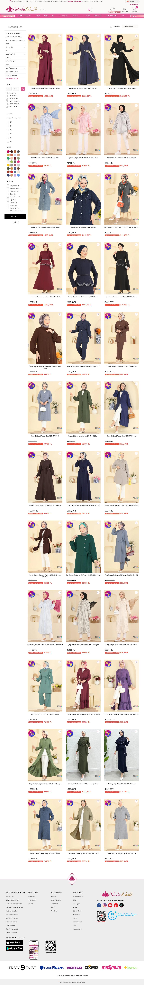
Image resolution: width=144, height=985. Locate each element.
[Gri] (12, 165)
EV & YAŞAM (123, 16)
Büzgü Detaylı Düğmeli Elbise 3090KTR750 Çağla (45, 784)
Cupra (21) (13, 202)
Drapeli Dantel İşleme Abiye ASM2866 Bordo (45, 88)
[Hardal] (12, 168)
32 (10, 142)
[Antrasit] (18, 152)
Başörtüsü (76, 914)
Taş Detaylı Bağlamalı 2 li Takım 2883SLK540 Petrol (83, 575)
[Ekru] (8, 162)
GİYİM (38, 16)
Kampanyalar (77, 929)
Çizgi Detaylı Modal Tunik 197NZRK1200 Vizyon (121, 645)
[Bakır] (12, 155)
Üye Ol (53, 907)
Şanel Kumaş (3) (15, 188)
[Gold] (8, 165)
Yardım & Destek (11, 932)
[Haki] (8, 168)
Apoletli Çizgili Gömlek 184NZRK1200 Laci (45, 158)
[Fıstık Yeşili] (12, 162)
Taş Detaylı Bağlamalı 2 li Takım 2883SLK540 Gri (121, 575)
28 (10, 126)
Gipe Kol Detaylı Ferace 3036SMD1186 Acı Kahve (45, 505)
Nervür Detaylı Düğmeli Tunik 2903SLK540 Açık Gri (121, 505)
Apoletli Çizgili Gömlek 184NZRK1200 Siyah (121, 158)
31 (10, 138)
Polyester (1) (14, 191)
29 (10, 130)
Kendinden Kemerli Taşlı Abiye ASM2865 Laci (83, 297)
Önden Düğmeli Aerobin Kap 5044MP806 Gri (45, 436)
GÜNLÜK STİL (65, 16)
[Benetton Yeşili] (8, 158)
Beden (9, 113)
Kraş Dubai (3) (14, 185)
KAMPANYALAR (12, 79)
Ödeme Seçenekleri (12, 900)
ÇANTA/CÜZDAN (111, 16)
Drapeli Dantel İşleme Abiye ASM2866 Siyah (121, 88)
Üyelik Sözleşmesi (12, 918)
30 (10, 134)
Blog (74, 925)
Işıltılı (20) (13, 205)
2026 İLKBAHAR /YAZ (13, 37)
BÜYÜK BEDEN (75, 16)
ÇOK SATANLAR (11, 75)
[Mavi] (18, 175)
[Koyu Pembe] (8, 152)
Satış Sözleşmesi (11, 922)
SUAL (8, 65)
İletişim (30, 904)
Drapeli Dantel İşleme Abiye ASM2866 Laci (83, 88)
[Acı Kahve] (12, 152)
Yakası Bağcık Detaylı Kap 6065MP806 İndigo (45, 853)
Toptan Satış (10, 896)
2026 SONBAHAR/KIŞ (13, 33)
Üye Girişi (54, 911)
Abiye (75, 907)
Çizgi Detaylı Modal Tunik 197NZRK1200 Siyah (83, 645)
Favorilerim (54, 904)
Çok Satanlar (77, 922)
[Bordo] (15, 158)
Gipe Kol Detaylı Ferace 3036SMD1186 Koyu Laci (83, 505)
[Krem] (18, 172)
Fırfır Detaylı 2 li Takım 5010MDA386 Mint (45, 714)
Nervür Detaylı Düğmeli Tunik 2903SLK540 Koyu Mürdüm (45, 576)
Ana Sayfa (31, 896)
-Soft (61, 982)
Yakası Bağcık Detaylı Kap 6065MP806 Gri (121, 853)
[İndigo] (15, 168)
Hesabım (53, 896)
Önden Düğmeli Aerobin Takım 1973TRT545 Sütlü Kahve (45, 367)
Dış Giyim (76, 904)
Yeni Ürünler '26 (78, 896)
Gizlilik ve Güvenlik (12, 914)
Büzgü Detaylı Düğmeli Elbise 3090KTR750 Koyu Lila (121, 714)
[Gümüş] (18, 165)
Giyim (75, 900)
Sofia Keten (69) (15, 197)
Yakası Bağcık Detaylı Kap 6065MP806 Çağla (83, 853)
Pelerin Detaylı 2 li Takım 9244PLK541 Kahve (121, 366)
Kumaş (10, 181)
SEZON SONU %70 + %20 (24, 16)
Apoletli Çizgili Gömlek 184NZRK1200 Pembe (83, 158)
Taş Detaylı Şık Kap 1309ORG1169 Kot (83, 227)
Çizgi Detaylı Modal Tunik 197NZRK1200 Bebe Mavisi (45, 645)
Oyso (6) (13, 194)
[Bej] (18, 155)
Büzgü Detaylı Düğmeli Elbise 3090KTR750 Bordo (83, 714)
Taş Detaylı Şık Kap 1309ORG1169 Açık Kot (45, 227)
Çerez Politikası (11, 925)
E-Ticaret (65, 982)
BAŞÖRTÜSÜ (97, 16)
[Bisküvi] (12, 158)
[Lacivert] (8, 175)
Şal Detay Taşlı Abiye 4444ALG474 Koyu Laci (121, 784)
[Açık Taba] (15, 152)
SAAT (88, 16)
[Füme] (15, 162)
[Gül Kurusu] (15, 165)
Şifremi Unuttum (56, 900)
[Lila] (15, 175)
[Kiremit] (8, 172)
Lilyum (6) (13, 200)
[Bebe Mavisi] (15, 155)
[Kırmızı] (12, 172)
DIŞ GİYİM (53, 16)
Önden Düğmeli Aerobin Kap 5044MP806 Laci (121, 436)
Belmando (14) (14, 208)
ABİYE (46, 16)
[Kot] (15, 172)
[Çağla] (18, 158)
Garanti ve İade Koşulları (14, 904)
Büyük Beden (77, 911)
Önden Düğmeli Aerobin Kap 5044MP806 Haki (83, 436)
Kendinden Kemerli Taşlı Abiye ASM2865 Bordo (45, 297)
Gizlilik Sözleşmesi (12, 929)
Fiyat (9, 84)
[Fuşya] (18, 162)
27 (10, 122)
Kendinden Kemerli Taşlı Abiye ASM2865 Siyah (121, 297)
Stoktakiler (116, 26)
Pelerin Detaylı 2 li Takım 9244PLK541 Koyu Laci (83, 366)
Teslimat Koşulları (11, 911)
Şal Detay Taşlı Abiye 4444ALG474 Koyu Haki (83, 784)
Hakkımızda (32, 900)
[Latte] (12, 175)
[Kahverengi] (18, 168)
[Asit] (8, 155)
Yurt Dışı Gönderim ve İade (14, 907)
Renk (9, 147)
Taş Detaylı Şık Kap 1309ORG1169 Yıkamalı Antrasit (121, 227)
